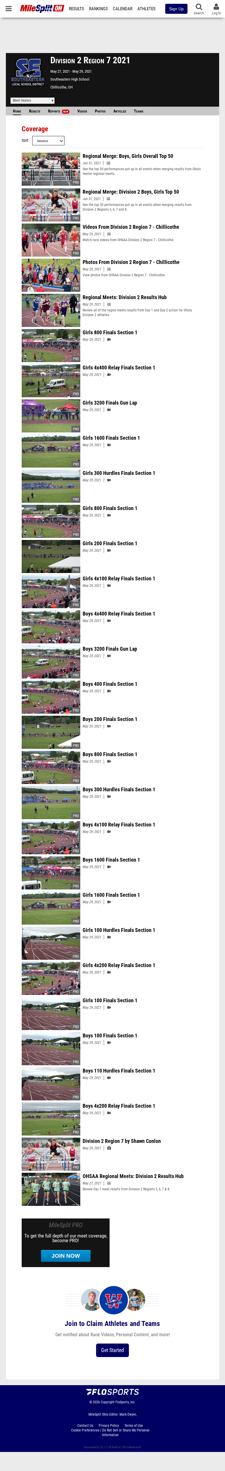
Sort (25, 140)
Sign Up (176, 8)
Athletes (146, 8)
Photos (100, 111)
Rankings (98, 8)
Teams (138, 111)
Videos (82, 111)
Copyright (108, 1402)
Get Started (112, 1350)
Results (76, 8)
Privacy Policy (109, 1426)
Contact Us (85, 1426)
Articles (119, 111)
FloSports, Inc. (125, 1402)
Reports (58, 111)
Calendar (122, 8)
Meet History (22, 100)
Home (17, 111)
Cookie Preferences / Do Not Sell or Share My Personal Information (110, 1432)
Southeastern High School (69, 79)
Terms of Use (134, 1426)
